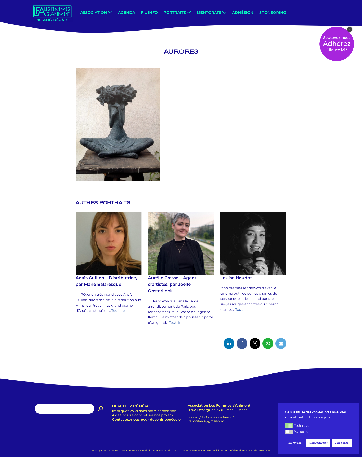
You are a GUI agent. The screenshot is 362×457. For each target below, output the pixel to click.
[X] (255, 343)
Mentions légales (201, 450)
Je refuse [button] (295, 442)
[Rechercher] (101, 408)
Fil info (149, 12)
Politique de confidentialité (228, 450)
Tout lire (118, 311)
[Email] (280, 343)
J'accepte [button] (342, 442)
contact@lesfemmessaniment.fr (211, 417)
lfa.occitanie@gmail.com (206, 421)
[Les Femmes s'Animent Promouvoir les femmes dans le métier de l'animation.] (52, 13)
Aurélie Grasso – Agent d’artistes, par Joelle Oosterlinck (172, 284)
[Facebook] (242, 343)
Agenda (126, 12)
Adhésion (242, 12)
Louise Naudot (236, 277)
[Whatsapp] (267, 343)
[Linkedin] (229, 343)
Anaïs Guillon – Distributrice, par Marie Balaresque (106, 281)
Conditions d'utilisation (176, 450)
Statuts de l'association (258, 450)
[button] (110, 12)
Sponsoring (272, 12)
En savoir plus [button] (319, 417)
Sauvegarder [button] (318, 442)
